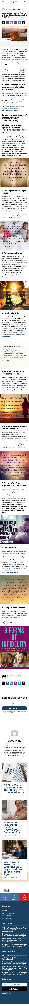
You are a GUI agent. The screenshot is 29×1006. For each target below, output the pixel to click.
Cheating (13, 675)
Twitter (20, 753)
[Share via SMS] (19, 22)
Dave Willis (8, 9)
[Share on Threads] (23, 22)
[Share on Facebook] (7, 22)
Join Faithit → (14, 708)
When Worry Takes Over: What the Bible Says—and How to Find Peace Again (13, 868)
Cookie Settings (6, 918)
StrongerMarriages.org (15, 749)
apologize (14, 374)
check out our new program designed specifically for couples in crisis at (13, 108)
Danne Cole (7, 877)
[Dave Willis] (3, 9)
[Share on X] (3, 22)
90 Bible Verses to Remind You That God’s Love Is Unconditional (14, 788)
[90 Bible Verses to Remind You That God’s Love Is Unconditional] (14, 772)
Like (5, 893)
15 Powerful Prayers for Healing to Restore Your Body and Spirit (13, 827)
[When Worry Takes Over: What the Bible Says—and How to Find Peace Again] (14, 849)
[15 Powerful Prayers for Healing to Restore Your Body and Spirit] (14, 810)
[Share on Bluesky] (11, 22)
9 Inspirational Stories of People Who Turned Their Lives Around (14, 945)
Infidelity (19, 675)
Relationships (7, 39)
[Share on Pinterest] (15, 22)
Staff (5, 835)
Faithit (5, 796)
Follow (14, 893)
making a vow (13, 438)
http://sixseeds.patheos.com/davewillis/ (14, 743)
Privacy (12, 712)
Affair (8, 675)
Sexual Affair (5, 677)
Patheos (19, 755)
